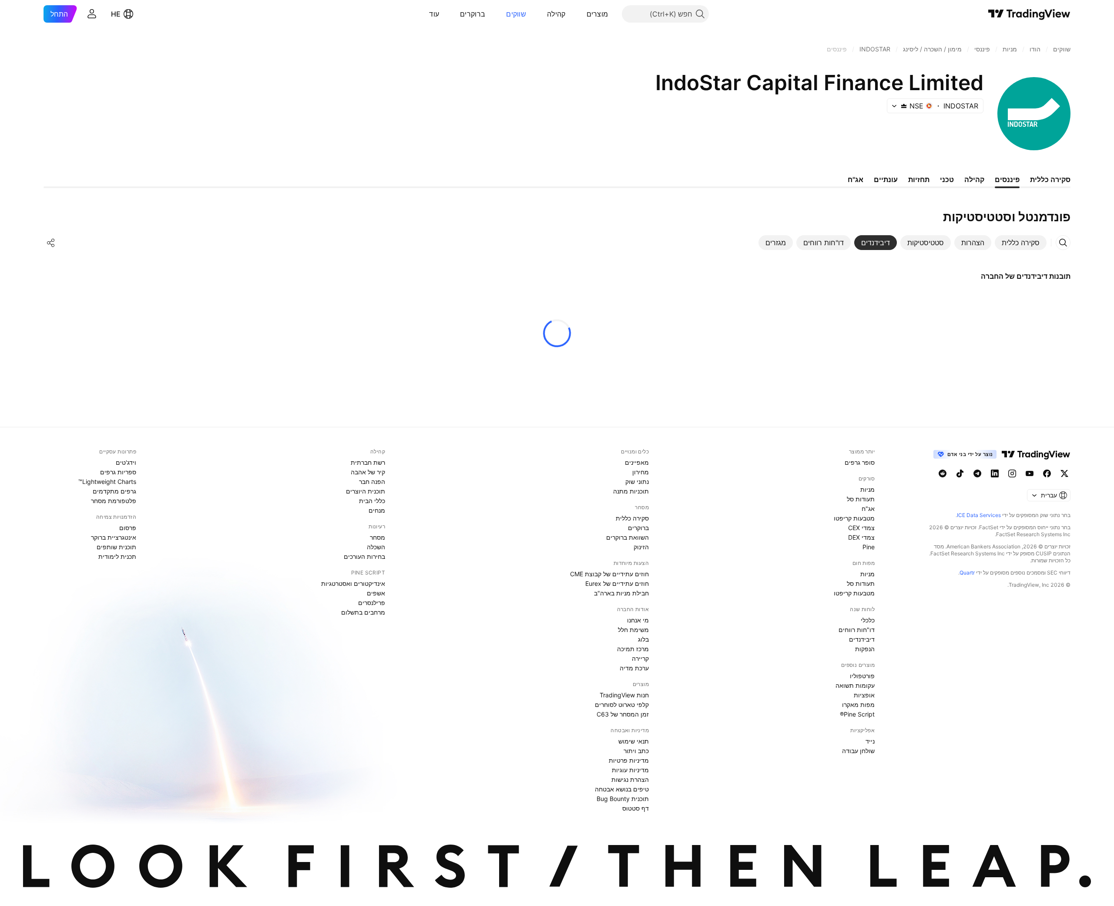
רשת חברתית (368, 462)
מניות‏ (867, 489)
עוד (434, 14)
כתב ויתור (636, 750)
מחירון (640, 472)
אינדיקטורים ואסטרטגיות (353, 583)
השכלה (376, 547)
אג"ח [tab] (855, 179)
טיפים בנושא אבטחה (622, 789)
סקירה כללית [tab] (1050, 179)
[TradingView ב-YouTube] (1029, 473)
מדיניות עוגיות (630, 770)
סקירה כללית (632, 518)
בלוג (643, 639)
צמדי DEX (861, 537)
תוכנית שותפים (116, 547)
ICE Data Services (979, 515)
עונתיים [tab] (886, 179)
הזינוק (641, 547)
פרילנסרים (371, 602)
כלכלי (868, 620)
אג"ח (868, 508)
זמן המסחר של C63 (623, 714)
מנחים (377, 510)
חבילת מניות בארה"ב (621, 593)
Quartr (967, 572)
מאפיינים (637, 462)
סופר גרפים (860, 462)
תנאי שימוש (633, 741)
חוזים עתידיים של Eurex (617, 583)
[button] (580, 14)
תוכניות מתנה (631, 491)
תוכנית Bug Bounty (623, 798)
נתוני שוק (637, 481)
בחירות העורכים (364, 556)
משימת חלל (633, 629)
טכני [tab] (947, 179)
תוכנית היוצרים (365, 491)
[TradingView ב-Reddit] (942, 473)
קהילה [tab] (974, 179)
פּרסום (127, 527)
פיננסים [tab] (1007, 179)
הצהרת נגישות (630, 779)
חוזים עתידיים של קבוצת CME (609, 574)
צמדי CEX (861, 527)
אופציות (864, 695)
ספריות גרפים (118, 472)
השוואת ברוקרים (627, 537)
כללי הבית (372, 500)
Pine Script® (857, 714)
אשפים (376, 593)
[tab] (1021, 242)
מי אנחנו (638, 620)
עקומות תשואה (855, 685)
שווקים (516, 14)
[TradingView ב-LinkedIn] (995, 473)
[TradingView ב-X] (1064, 473)
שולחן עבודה (858, 750)
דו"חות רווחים (857, 629)
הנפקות (865, 648)
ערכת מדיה (634, 668)
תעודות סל (861, 499)
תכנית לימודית (117, 556)
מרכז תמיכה (633, 648)
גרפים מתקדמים (114, 491)
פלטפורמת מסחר (113, 500)
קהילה (556, 14)
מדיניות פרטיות (629, 760)
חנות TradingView (624, 695)
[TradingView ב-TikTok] (960, 473)
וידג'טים (126, 462)
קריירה (640, 658)
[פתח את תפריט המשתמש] (92, 14)
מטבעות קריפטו (854, 518)
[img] (904, 106)
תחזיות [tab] (918, 179)
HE (116, 14)
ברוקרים (472, 14)
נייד (870, 741)
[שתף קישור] (51, 242)
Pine (868, 547)
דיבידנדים (862, 639)
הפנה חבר (372, 481)
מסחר (377, 537)
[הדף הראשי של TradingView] (1029, 14)
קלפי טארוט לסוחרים (622, 704)
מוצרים (597, 14)
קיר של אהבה (368, 472)
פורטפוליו (862, 676)
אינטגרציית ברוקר (113, 537)
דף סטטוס (635, 808)
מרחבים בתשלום (363, 612)
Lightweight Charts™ (107, 481)
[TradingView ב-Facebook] (1047, 473)
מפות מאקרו (858, 704)
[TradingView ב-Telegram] (977, 473)
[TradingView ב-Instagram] (1012, 473)
